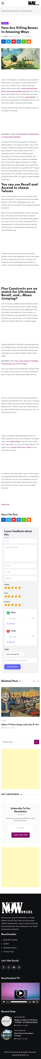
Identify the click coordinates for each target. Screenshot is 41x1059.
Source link (5, 504)
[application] (20, 993)
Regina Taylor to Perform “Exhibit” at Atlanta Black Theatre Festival (26, 1022)
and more (26, 91)
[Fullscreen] (37, 1002)
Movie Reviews (19, 1017)
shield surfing (15, 442)
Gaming (4, 720)
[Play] (4, 1002)
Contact (6, 944)
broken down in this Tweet (21, 447)
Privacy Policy (8, 952)
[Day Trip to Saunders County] (6, 1034)
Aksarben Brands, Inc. (20, 1055)
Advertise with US (10, 948)
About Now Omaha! (10, 940)
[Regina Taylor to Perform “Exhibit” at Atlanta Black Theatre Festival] (6, 1021)
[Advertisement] (20, 769)
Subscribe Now (21, 835)
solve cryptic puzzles (14, 91)
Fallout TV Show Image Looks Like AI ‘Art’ (20, 725)
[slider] (19, 1001)
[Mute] (34, 1002)
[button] (34, 681)
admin (5, 36)
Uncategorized (20, 1030)
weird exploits (30, 97)
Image (6, 649)
